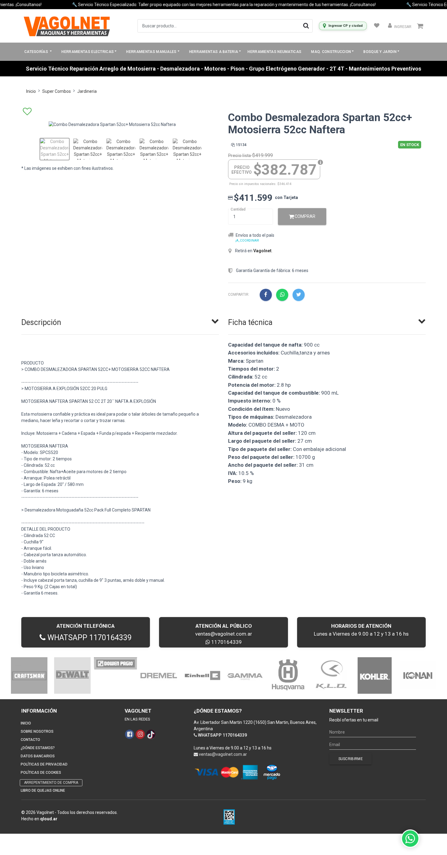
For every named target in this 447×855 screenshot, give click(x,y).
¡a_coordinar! (247, 240)
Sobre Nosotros (37, 731)
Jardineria (87, 91)
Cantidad (237, 209)
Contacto (30, 740)
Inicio (31, 91)
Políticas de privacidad (44, 764)
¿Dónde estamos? (38, 748)
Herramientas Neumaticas (274, 52)
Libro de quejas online (43, 790)
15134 (241, 145)
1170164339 (226, 642)
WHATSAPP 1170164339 (89, 637)
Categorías (36, 52)
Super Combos (56, 91)
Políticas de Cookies (41, 772)
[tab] (120, 321)
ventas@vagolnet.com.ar (223, 634)
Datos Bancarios (38, 756)
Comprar (304, 216)
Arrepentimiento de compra (51, 782)
